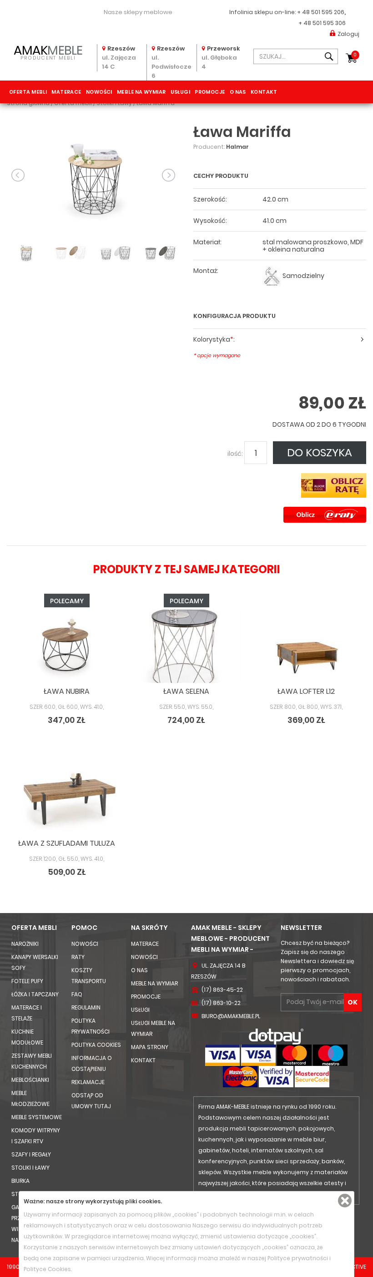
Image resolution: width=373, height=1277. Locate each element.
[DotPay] (276, 1036)
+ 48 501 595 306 (322, 23)
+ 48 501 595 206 (320, 12)
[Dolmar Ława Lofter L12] (306, 646)
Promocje (210, 92)
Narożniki (25, 944)
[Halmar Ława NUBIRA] (66, 646)
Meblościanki (30, 1080)
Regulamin (86, 1007)
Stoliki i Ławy (30, 1167)
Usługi (181, 92)
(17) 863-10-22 (221, 1003)
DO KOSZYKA (319, 452)
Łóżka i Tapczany (35, 994)
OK (353, 1002)
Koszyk (355, 54)
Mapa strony (149, 1047)
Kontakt (264, 92)
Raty (78, 957)
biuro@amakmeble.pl (231, 1016)
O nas (238, 92)
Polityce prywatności (297, 1258)
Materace (66, 92)
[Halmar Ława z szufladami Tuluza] (66, 798)
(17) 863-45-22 (222, 990)
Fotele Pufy (27, 981)
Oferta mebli (28, 92)
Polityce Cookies (47, 1269)
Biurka (20, 1181)
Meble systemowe (36, 1117)
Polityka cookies (96, 1045)
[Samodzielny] (271, 276)
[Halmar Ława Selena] (186, 646)
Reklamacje (88, 1082)
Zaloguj (348, 34)
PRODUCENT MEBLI (48, 51)
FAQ (76, 994)
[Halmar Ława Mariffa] (93, 174)
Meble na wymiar (141, 92)
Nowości (99, 92)
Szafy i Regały (31, 1154)
